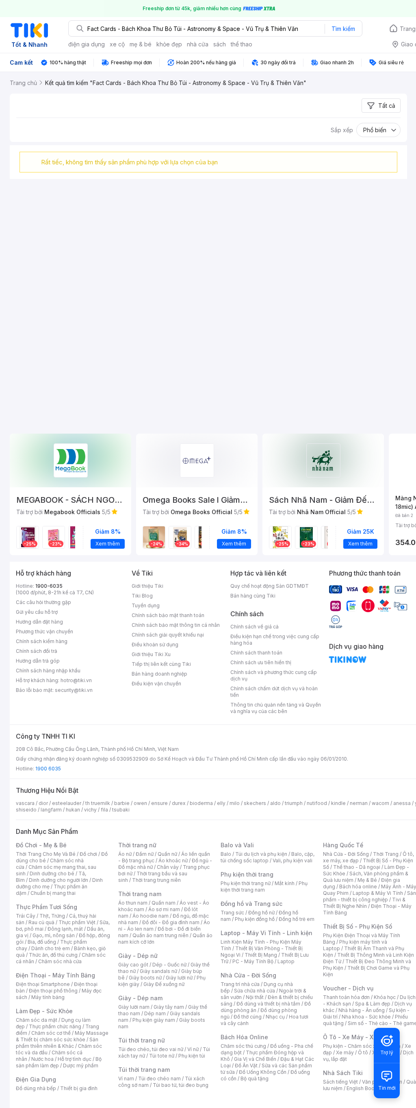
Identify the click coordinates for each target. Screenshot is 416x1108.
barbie (122, 803)
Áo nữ (125, 854)
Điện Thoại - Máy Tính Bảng (55, 975)
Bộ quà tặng (254, 1078)
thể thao (241, 44)
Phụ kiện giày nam (153, 1020)
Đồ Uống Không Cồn (262, 1072)
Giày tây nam (169, 1007)
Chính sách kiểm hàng (41, 641)
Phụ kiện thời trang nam (264, 886)
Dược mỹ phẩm (80, 1065)
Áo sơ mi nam (164, 909)
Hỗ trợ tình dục (74, 1059)
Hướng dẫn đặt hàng (39, 622)
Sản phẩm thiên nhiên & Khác (57, 1042)
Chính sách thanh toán (256, 653)
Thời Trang (386, 854)
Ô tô (363, 1052)
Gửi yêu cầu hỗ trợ (37, 612)
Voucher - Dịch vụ (348, 988)
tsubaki (121, 810)
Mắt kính (285, 883)
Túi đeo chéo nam (159, 1078)
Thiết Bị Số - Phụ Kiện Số (357, 926)
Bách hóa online (358, 886)
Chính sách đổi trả (36, 651)
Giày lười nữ (179, 978)
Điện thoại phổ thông (53, 991)
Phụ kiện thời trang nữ (246, 883)
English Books (363, 1088)
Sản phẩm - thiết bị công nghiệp (369, 896)
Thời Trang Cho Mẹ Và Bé (46, 854)
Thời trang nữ (137, 845)
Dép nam (155, 1013)
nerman (359, 803)
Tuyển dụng (146, 605)
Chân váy (168, 867)
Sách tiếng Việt (340, 1082)
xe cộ (117, 44)
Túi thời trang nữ (141, 1040)
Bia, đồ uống (42, 942)
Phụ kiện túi (191, 1056)
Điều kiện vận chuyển (156, 684)
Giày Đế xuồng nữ (163, 984)
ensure (159, 803)
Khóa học (385, 997)
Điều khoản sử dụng (155, 644)
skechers (255, 803)
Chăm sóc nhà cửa (60, 961)
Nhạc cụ (275, 1017)
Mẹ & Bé (367, 880)
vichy (90, 810)
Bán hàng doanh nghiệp (159, 674)
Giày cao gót (133, 965)
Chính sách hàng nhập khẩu (48, 670)
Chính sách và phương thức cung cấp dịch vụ (273, 675)
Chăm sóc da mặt (36, 1020)
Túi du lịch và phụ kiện (261, 854)
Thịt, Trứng (52, 916)
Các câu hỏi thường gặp (43, 602)
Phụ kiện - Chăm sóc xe (351, 1046)
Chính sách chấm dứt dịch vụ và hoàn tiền (274, 691)
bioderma (201, 803)
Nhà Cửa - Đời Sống (248, 975)
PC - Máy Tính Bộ (252, 961)
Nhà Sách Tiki (343, 1072)
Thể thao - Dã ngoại (356, 867)
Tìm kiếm (343, 28)
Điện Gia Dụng (36, 1079)
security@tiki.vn (74, 690)
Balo (226, 854)
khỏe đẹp (169, 44)
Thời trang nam (139, 893)
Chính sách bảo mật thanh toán (168, 615)
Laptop (286, 961)
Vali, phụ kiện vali (292, 860)
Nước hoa (42, 1059)
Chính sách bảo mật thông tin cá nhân (176, 625)
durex (179, 803)
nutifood (317, 803)
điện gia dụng (86, 44)
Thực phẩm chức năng (55, 1026)
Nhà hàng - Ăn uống (361, 1010)
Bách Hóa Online (244, 1037)
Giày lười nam (134, 1007)
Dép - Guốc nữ (169, 965)
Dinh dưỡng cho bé (52, 873)
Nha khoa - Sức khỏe (366, 1017)
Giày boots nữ (145, 978)
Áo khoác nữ (173, 860)
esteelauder (66, 803)
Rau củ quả (41, 922)
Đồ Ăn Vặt (246, 1065)
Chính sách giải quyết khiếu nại (168, 635)
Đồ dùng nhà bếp (36, 1088)
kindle (338, 803)
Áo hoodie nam (150, 916)
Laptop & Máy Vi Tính (378, 893)
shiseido (26, 810)
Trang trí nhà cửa (240, 984)
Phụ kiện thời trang (247, 874)
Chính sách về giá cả (254, 627)
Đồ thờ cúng (248, 1017)
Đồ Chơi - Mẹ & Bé (41, 845)
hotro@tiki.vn (76, 680)
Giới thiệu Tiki (147, 586)
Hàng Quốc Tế (343, 845)
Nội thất (255, 997)
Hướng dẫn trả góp (38, 661)
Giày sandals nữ (158, 971)
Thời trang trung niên (156, 880)
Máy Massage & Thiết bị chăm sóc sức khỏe (62, 1036)
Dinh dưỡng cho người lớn (58, 880)
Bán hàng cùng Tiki (252, 596)
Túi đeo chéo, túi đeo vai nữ (150, 1049)
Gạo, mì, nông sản (53, 935)
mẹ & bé (141, 44)
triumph (294, 803)
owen (140, 803)
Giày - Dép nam (140, 998)
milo (235, 803)
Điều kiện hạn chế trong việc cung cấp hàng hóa (274, 639)
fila (104, 810)
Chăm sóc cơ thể (51, 1033)
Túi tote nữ (161, 1056)
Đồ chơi (88, 854)
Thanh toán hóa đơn (346, 997)
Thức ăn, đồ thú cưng (53, 955)
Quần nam (164, 903)
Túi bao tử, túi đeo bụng (180, 1085)
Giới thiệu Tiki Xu (151, 654)
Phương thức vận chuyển (44, 631)
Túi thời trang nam (144, 1069)
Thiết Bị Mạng (261, 955)
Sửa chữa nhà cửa (254, 991)
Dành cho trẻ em (50, 948)
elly (221, 803)
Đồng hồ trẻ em (296, 919)
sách (219, 44)
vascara (25, 803)
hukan (73, 810)
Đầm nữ (145, 854)
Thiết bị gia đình (79, 1088)
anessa (402, 803)
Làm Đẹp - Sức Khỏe (44, 1011)
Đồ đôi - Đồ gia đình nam (170, 922)
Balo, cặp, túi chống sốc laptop (267, 857)
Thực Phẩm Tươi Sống (46, 906)
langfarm (51, 810)
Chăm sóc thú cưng (243, 1046)
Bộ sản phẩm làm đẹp (59, 1062)
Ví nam (126, 1078)
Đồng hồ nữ (261, 913)
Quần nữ (167, 854)
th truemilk (97, 803)
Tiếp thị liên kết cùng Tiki (161, 664)
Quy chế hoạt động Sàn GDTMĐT (269, 586)
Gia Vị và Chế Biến (255, 1059)
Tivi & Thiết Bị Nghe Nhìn (364, 902)
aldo (275, 803)
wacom (380, 803)
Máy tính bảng (48, 997)
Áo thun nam (132, 903)
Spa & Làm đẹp (372, 1004)
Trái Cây (25, 916)
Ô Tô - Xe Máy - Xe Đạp (356, 1037)
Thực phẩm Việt (76, 922)
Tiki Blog (142, 596)
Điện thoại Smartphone (43, 984)
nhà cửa (197, 44)
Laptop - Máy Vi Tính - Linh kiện (266, 932)
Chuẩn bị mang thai (53, 893)
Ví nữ (193, 1049)
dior (43, 803)
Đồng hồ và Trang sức (251, 903)
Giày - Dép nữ (138, 955)
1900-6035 (49, 586)
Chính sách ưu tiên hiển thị (260, 662)
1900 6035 (48, 769)
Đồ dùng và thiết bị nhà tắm (268, 1004)
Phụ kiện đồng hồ (255, 919)
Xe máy (345, 1052)
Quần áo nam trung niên (160, 935)
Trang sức (232, 913)
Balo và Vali (237, 845)
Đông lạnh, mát (65, 929)
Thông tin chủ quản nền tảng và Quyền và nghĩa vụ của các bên (275, 708)
